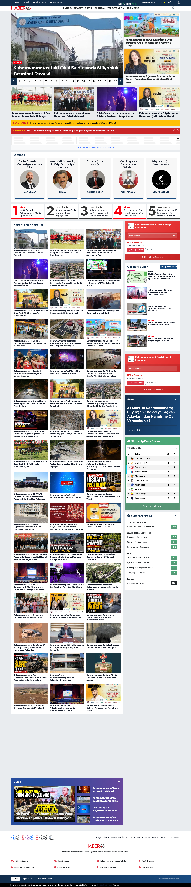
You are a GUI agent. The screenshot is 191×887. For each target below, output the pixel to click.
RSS (16, 879)
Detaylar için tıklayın (152, 506)
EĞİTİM (121, 838)
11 (67, 81)
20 (115, 81)
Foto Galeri (22, 3)
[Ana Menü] (178, 8)
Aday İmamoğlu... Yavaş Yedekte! (162, 163)
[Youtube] (37, 837)
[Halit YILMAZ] (29, 179)
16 (94, 81)
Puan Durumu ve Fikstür (24, 867)
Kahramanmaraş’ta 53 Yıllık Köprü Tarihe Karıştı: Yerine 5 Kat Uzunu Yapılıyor (100, 213)
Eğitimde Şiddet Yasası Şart (95, 163)
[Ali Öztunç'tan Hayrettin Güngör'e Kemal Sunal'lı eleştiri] (83, 809)
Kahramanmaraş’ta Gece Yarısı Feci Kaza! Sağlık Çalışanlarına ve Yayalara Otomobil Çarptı (73, 123)
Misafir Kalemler (162, 192)
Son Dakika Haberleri (108, 867)
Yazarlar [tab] (19, 155)
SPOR (169, 838)
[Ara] (173, 8)
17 (99, 81)
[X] (18, 837)
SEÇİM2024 (133, 8)
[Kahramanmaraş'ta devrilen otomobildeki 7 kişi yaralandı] (83, 799)
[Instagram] (27, 837)
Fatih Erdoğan (128, 192)
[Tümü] (176, 399)
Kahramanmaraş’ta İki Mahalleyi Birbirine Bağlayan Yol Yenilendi (66, 213)
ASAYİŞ (89, 8)
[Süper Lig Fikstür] (176, 516)
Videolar (41, 3)
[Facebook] (13, 837)
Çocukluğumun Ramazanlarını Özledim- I (128, 164)
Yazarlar (57, 3)
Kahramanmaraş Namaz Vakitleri (113, 861)
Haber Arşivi (148, 867)
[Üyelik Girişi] (177, 3)
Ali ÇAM (62, 192)
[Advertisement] (67, 745)
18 (105, 81)
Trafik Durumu (148, 861)
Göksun (155, 838)
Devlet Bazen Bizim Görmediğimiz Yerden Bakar (29, 164)
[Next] (51, 837)
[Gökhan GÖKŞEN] (95, 179)
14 (83, 81)
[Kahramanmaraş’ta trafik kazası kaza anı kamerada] (83, 819)
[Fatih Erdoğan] (128, 179)
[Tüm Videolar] (119, 782)
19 (110, 81)
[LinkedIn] (32, 837)
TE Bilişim (176, 879)
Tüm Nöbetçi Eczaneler (153, 257)
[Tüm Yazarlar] (176, 155)
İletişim (114, 838)
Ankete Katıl (135, 430)
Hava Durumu (63, 861)
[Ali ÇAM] (62, 179)
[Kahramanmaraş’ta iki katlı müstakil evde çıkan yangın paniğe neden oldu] (83, 789)
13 (78, 81)
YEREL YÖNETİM (115, 8)
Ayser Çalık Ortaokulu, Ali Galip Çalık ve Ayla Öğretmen (62, 164)
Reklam (137, 838)
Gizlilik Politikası (104, 885)
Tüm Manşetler (63, 867)
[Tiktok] (41, 837)
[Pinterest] (23, 837)
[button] (174, 130)
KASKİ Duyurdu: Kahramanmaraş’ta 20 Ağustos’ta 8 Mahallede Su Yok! (30, 213)
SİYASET (78, 8)
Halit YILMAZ (29, 192)
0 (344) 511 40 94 (137, 250)
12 (72, 81)
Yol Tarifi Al (152, 250)
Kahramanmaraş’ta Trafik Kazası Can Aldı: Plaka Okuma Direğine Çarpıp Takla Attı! (133, 213)
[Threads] (46, 837)
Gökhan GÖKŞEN (95, 192)
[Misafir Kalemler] (161, 179)
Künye (98, 838)
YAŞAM (163, 838)
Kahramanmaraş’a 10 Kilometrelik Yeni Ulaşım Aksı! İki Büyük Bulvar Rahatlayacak (167, 213)
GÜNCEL (67, 8)
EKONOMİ (100, 8)
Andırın (177, 838)
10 (62, 81)
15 (89, 81)
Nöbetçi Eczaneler (22, 861)
